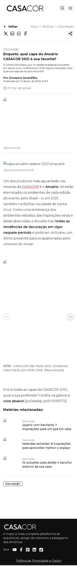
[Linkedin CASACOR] (34, 550)
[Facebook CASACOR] (21, 550)
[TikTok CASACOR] (41, 549)
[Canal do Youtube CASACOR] (15, 550)
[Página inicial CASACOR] (24, 8)
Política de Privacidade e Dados (38, 561)
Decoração (66, 26)
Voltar (12, 26)
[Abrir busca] (62, 8)
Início (34, 26)
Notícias (48, 26)
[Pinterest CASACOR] (28, 550)
